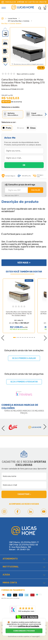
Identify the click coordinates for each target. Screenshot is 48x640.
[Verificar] (27, 618)
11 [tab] (32, 337)
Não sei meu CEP (11, 195)
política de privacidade (28, 626)
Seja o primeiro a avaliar (24, 358)
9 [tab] (29, 337)
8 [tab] (27, 337)
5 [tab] (22, 337)
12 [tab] (34, 337)
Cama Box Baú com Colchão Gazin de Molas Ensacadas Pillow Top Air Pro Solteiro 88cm (19, 313)
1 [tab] (14, 337)
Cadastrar (23, 494)
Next (45, 2)
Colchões (8, 408)
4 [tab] (20, 337)
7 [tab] (25, 337)
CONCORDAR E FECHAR (24, 631)
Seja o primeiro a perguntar (24, 382)
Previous (5, 28)
